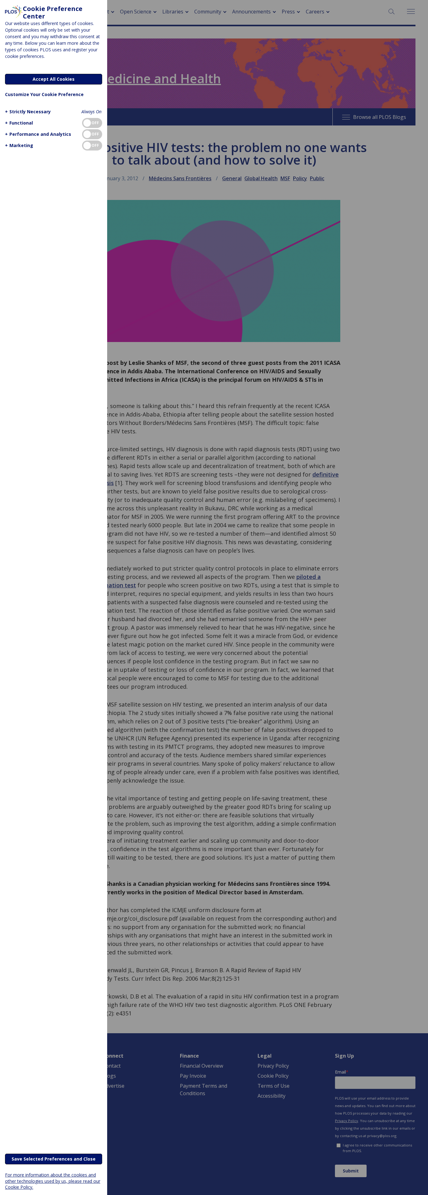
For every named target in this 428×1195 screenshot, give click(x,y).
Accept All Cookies (54, 79)
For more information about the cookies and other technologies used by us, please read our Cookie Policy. (52, 1181)
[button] (28, 112)
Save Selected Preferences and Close (54, 1159)
